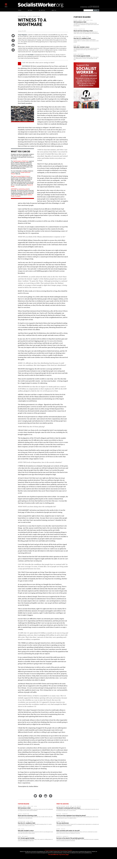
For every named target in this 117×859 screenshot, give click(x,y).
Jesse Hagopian (34, 16)
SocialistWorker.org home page (58, 854)
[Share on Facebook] (13, 41)
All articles (42, 10)
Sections (30, 10)
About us (54, 10)
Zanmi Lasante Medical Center (21, 176)
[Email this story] (13, 46)
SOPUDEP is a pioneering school (19, 189)
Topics (19, 10)
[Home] (47, 4)
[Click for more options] (13, 51)
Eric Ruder (31, 55)
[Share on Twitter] (13, 37)
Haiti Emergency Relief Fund (20, 161)
